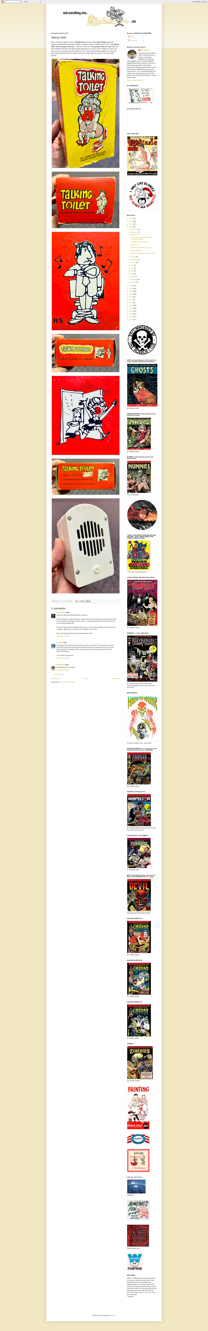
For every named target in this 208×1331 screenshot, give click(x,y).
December (134, 229)
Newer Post (55, 678)
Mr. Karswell (60, 665)
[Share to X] (85, 601)
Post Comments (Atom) (67, 682)
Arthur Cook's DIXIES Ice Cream (140, 247)
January (133, 282)
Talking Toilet (134, 234)
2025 (131, 221)
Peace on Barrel (135, 250)
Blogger (112, 1315)
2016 (131, 303)
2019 (131, 294)
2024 (131, 224)
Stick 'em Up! (134, 245)
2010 (131, 319)
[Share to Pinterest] (89, 601)
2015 (131, 305)
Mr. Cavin (59, 642)
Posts (132, 37)
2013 (131, 311)
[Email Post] (76, 601)
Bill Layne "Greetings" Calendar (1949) (143, 253)
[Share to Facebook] (87, 601)
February (134, 279)
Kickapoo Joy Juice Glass (138, 242)
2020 (131, 291)
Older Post (115, 678)
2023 (131, 227)
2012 (131, 314)
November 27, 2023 (62, 636)
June (132, 268)
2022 (131, 286)
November (134, 232)
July (132, 265)
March (133, 276)
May (132, 271)
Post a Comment (59, 674)
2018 (131, 297)
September (134, 260)
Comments (133, 40)
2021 (131, 288)
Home (86, 678)
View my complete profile (135, 80)
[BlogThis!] (82, 601)
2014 (131, 308)
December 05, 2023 (62, 670)
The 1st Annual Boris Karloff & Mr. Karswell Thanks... (141, 238)
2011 (131, 317)
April (132, 274)
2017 (131, 300)
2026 (131, 218)
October (133, 257)
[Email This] (80, 601)
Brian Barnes (61, 612)
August (133, 262)
